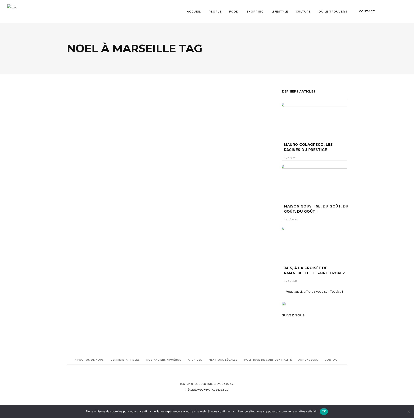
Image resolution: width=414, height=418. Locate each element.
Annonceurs (308, 359)
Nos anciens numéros (163, 359)
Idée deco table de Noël (95, 229)
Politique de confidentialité (268, 359)
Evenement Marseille (80, 223)
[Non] (408, 411)
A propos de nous (89, 359)
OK (324, 411)
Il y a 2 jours (290, 219)
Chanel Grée (78, 189)
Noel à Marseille (96, 235)
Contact (332, 359)
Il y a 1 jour (290, 157)
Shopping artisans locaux (82, 259)
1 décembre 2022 (101, 189)
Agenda (77, 163)
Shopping (92, 163)
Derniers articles (125, 359)
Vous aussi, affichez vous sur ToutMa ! (314, 291)
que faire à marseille (93, 253)
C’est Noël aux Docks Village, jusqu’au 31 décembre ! (107, 178)
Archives (195, 359)
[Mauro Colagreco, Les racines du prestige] (314, 119)
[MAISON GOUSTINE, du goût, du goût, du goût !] (314, 181)
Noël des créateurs (100, 241)
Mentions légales (223, 359)
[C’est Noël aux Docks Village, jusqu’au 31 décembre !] (117, 126)
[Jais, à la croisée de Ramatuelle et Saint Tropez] (314, 243)
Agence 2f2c (220, 389)
